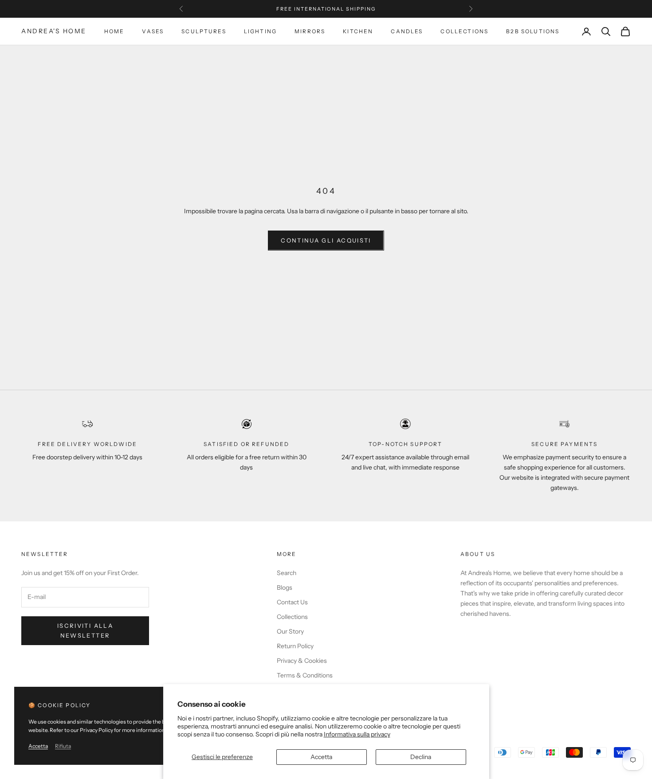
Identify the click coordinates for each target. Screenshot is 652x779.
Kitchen (358, 31)
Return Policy (295, 646)
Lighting (260, 31)
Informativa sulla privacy (357, 734)
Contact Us (292, 602)
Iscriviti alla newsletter (85, 630)
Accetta (321, 757)
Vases (153, 31)
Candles (407, 31)
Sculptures (203, 31)
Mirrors (310, 31)
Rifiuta (63, 746)
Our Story (290, 631)
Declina (420, 757)
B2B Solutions (532, 31)
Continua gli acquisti (326, 240)
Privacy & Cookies (302, 661)
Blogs (284, 587)
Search (286, 573)
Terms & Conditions (305, 675)
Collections (464, 31)
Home (114, 31)
